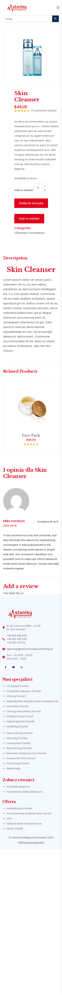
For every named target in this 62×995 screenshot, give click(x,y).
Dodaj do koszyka (31, 203)
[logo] (16, 7)
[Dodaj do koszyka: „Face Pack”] (52, 385)
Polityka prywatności (31, 842)
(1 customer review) (44, 110)
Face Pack (31, 435)
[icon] (5, 667)
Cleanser (20, 233)
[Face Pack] (31, 406)
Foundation (36, 233)
